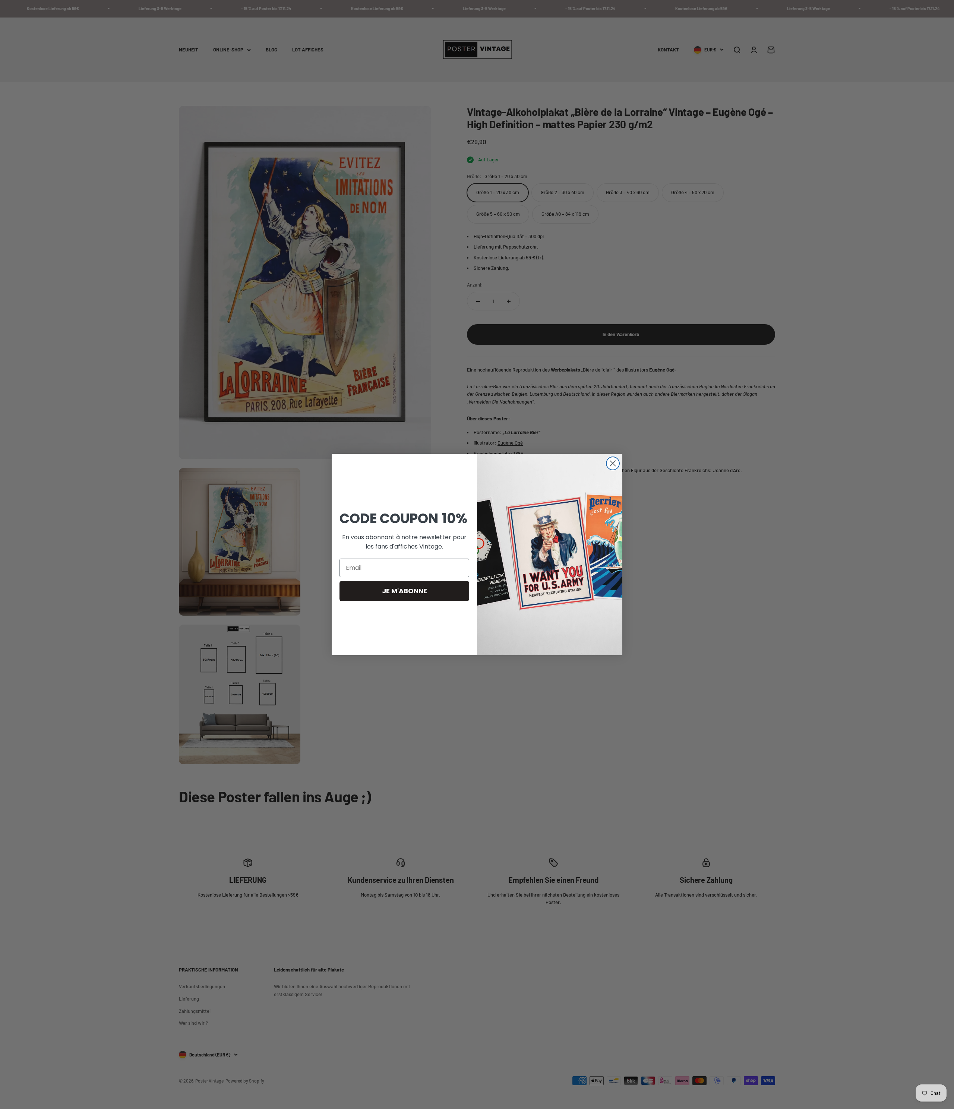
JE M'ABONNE (404, 590)
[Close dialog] (612, 463)
